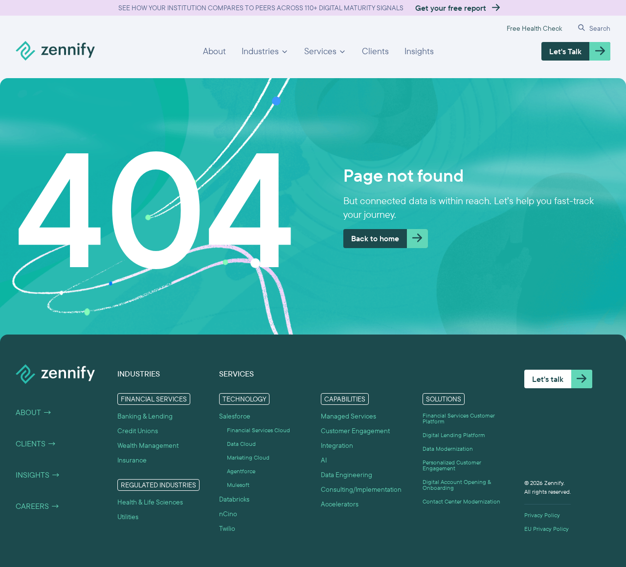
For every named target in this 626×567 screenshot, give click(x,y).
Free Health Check (534, 28)
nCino (228, 513)
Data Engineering (346, 474)
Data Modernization (448, 449)
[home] (55, 51)
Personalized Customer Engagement (452, 465)
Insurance (132, 460)
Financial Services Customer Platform (459, 418)
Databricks (234, 499)
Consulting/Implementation (361, 489)
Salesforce (234, 416)
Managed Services (348, 416)
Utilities (127, 516)
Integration (337, 445)
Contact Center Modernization (461, 501)
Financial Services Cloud (258, 430)
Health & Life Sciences (150, 502)
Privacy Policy (542, 515)
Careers (38, 506)
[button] (265, 51)
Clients (375, 51)
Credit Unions (137, 430)
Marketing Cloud (248, 458)
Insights (419, 51)
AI (324, 460)
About (214, 51)
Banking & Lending (145, 416)
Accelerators (339, 504)
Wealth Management (148, 445)
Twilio (227, 528)
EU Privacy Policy (546, 529)
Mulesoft (238, 485)
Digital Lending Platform (454, 435)
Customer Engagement (355, 430)
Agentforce (241, 471)
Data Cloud (241, 444)
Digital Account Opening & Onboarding (457, 485)
